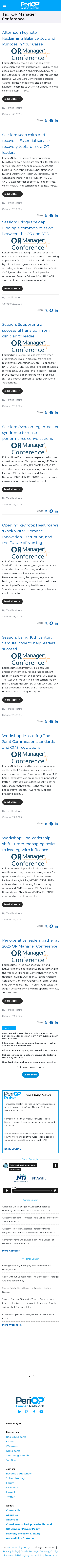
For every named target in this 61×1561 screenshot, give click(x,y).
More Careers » (11, 1250)
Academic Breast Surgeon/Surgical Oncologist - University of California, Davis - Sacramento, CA (26, 1208)
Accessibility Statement (21, 1538)
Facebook (12, 1487)
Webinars (12, 1446)
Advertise (12, 1519)
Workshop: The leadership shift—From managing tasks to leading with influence (28, 844)
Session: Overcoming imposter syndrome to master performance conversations (30, 433)
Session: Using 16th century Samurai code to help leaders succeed (28, 643)
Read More (10, 99)
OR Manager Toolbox (19, 1455)
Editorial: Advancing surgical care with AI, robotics (29, 1050)
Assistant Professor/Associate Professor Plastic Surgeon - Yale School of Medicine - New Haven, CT (28, 1231)
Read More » (12, 1149)
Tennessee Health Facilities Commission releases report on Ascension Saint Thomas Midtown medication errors (29, 1107)
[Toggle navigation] (4, 5)
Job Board (12, 1460)
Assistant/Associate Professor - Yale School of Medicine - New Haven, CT (30, 1219)
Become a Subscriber (19, 1473)
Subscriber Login (16, 1478)
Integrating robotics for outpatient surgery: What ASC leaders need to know (29, 1044)
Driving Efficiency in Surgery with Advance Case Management (26, 1267)
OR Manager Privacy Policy (23, 1529)
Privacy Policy (11, 1551)
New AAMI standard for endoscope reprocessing (29, 1062)
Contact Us (13, 1510)
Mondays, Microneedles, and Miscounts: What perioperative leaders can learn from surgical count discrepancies (30, 1036)
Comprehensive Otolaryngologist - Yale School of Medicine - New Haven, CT (28, 1242)
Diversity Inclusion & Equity (23, 1533)
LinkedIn (11, 1492)
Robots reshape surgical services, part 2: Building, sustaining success (29, 1056)
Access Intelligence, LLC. (20, 1547)
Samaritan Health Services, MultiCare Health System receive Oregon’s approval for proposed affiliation (29, 1122)
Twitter (10, 1496)
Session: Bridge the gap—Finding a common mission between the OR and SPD (27, 228)
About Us (12, 1515)
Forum (10, 1483)
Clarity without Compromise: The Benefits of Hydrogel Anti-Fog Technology (30, 1279)
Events (10, 1441)
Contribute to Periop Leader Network (29, 1524)
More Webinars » (12, 1325)
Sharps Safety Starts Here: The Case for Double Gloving (26, 1290)
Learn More (30, 1074)
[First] (28, 1375)
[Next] (32, 1375)
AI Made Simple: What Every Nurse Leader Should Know (28, 1316)
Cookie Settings (29, 1551)
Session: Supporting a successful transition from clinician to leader (26, 330)
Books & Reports (16, 1436)
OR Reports (13, 1450)
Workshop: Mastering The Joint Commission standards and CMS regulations (28, 741)
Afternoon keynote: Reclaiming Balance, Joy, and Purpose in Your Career (28, 38)
